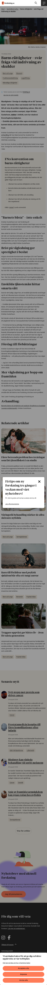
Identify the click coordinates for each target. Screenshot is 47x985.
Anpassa (23, 974)
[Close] (39, 481)
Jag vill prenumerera (12, 504)
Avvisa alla (23, 980)
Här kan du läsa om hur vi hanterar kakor (16, 963)
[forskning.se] (7, 3)
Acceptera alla (23, 968)
